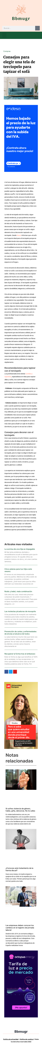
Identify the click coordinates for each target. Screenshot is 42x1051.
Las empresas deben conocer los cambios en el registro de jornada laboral (20, 927)
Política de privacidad (10, 1039)
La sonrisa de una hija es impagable (19, 549)
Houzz (19, 235)
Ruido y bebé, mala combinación (18, 591)
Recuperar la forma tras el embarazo (19, 654)
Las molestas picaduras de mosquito (20, 611)
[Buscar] (37, 28)
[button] (4, 35)
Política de (23, 1039)
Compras (7, 51)
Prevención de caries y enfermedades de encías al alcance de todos (20, 632)
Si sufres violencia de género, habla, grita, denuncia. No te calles (20, 809)
